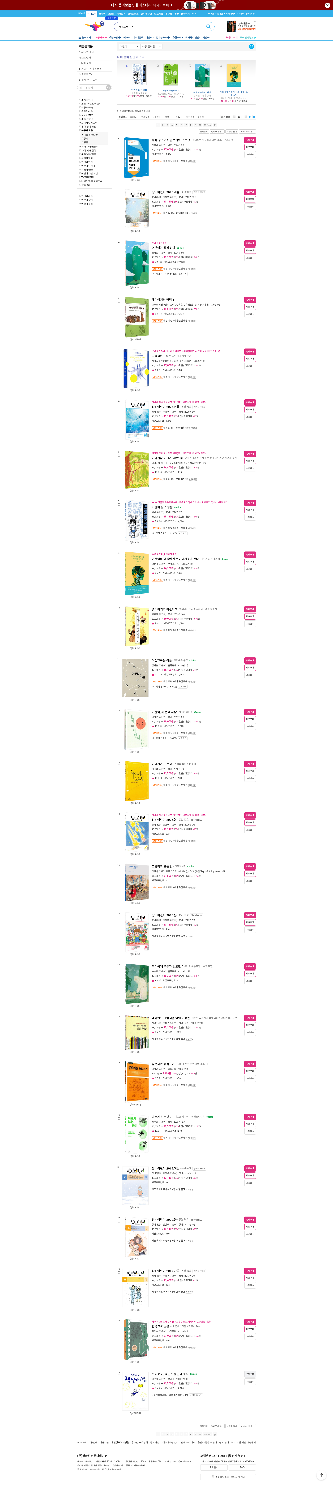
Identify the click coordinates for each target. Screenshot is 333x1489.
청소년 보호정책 (139, 1442)
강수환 (155, 1122)
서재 (235, 37)
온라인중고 (146, 13)
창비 (181, 197)
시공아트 (208, 871)
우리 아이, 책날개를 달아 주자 (170, 1374)
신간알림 (251, 46)
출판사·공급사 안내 (207, 1442)
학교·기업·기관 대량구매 (243, 1442)
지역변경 (192, 161)
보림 (190, 361)
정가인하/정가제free (90, 68)
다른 (170, 145)
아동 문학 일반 (90, 134)
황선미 (155, 564)
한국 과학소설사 (162, 1326)
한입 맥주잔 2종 (159, 243)
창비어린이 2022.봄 (164, 1219)
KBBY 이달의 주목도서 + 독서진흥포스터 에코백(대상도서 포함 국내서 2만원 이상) (190, 502)
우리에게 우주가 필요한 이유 (169, 966)
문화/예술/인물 (88, 154)
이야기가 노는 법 (162, 764)
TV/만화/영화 (87, 177)
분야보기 (86, 37)
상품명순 (156, 117)
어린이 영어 (87, 158)
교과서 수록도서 (89, 122)
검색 (208, 26)
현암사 (171, 1379)
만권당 (111, 13)
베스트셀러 (85, 57)
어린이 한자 (87, 161)
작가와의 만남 (192, 37)
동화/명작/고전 (88, 126)
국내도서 (91, 14)
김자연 (155, 1069)
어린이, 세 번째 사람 (164, 712)
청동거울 (172, 1069)
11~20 (207, 125)
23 (160, 521)
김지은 (155, 252)
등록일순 (145, 117)
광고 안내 (224, 1442)
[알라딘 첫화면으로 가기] (95, 26)
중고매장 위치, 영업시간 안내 (230, 1477)
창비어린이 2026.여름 (166, 407)
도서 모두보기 (86, 52)
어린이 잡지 (87, 199)
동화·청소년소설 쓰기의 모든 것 (171, 140)
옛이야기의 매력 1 (163, 299)
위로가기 (321, 1475)
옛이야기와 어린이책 (164, 609)
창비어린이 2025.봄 (164, 915)
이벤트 (149, 37)
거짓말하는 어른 (162, 660)
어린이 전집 (87, 203)
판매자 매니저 (188, 1442)
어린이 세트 (87, 195)
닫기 (328, 5)
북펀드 (206, 37)
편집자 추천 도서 (88, 79)
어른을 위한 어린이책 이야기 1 (193, 1064)
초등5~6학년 (87, 115)
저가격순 (190, 117)
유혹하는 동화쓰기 (163, 1064)
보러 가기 (182, 274)
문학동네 (172, 665)
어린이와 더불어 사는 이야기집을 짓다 (234, 93)
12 (160, 623)
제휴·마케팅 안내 (170, 1442)
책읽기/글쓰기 (88, 169)
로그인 (211, 14)
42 (160, 261)
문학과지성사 (174, 564)
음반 (176, 13)
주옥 (185, 304)
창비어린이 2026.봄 (164, 820)
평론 (86, 142)
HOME (81, 13)
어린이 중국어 (88, 165)
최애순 (155, 1331)
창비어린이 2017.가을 (166, 1271)
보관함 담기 (232, 131)
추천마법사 (114, 37)
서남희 (191, 871)
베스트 (126, 37)
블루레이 (185, 13)
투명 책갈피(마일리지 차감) (164, 554)
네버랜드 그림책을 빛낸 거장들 (171, 1018)
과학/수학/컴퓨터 (89, 146)
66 (160, 1388)
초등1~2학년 (87, 107)
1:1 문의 (214, 1467)
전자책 (102, 13)
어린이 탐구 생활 (139, 89)
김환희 (155, 614)
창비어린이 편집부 (160, 197)
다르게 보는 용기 (162, 1117)
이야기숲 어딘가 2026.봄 (167, 458)
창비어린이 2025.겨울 (166, 192)
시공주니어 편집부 (160, 1023)
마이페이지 (229, 14)
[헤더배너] (241, 26)
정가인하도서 (162, 37)
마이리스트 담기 (247, 131)
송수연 (155, 971)
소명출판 (172, 1331)
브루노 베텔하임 (159, 304)
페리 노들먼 (157, 361)
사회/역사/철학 (88, 150)
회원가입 (219, 14)
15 (160, 313)
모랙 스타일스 (172, 871)
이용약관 (104, 1442)
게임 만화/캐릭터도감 (91, 181)
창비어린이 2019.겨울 (166, 1168)
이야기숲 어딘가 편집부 (163, 463)
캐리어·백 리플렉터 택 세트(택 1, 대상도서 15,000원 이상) (179, 402)
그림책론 (157, 356)
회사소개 (81, 1442)
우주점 (168, 13)
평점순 (168, 117)
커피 (194, 13)
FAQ (242, 1467)
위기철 (155, 769)
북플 (228, 37)
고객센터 (240, 14)
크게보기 (137, 339)
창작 (86, 138)
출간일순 (134, 117)
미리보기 (137, 180)
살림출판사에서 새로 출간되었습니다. (177, 1395)
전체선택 (204, 131)
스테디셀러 (85, 63)
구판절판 (250, 1374)
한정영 (155, 145)
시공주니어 (203, 304)
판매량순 (123, 117)
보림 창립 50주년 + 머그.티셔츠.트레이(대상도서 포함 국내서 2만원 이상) (186, 351)
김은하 (155, 1379)
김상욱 (175, 361)
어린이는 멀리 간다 (202, 92)
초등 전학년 (87, 118)
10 (200, 125)
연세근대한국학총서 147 (187, 1326)
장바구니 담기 (217, 131)
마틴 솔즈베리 (158, 871)
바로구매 (250, 147)
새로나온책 (138, 37)
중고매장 (158, 13)
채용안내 (92, 1442)
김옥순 (179, 304)
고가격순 (202, 117)
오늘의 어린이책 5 (170, 90)
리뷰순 (179, 117)
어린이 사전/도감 (89, 173)
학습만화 (85, 184)
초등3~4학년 (87, 111)
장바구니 (250, 14)
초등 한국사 (87, 99)
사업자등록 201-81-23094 (108, 1461)
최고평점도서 (86, 74)
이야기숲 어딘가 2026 (226, 458)
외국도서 (121, 13)
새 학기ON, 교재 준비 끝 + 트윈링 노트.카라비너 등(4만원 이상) (181, 1321)
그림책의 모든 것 (162, 866)
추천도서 (177, 37)
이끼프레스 (188, 463)
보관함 (249, 154)
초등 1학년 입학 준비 (91, 103)
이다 (154, 512)
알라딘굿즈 (133, 13)
